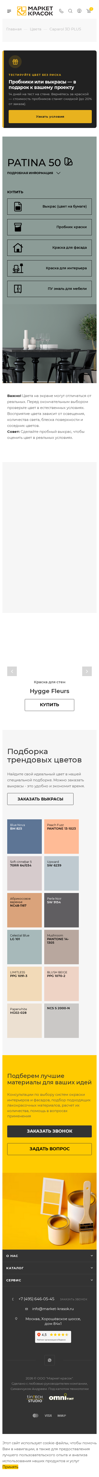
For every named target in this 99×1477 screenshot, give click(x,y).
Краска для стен (49, 682)
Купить (49, 704)
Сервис (13, 1280)
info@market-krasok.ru (53, 1308)
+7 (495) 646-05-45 (36, 1299)
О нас (12, 1256)
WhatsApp (49, 1360)
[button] (12, 671)
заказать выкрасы (40, 799)
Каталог (15, 1268)
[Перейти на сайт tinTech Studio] (33, 1402)
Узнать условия (50, 116)
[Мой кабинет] (79, 11)
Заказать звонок (49, 1131)
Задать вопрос (50, 1149)
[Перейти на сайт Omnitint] (59, 1402)
